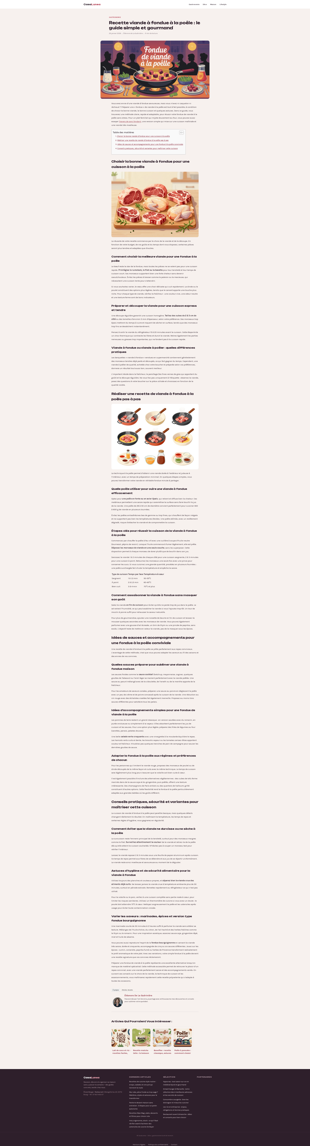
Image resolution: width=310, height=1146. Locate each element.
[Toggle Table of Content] (180, 133)
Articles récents (127, 990)
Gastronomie (194, 4)
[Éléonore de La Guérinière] (118, 1002)
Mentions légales (139, 1145)
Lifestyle (223, 4)
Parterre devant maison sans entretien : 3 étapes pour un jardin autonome (143, 1106)
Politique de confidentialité (158, 1145)
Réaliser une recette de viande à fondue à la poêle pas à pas (143, 140)
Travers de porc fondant (130, 121)
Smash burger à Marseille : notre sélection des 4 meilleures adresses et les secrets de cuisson (177, 1092)
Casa (92, 4)
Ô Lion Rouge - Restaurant (93, 1092)
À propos (116, 990)
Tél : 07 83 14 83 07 (97, 1094)
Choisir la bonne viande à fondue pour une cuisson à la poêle (143, 136)
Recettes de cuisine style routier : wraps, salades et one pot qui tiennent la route (142, 1085)
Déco (205, 4)
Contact (174, 1145)
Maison (213, 4)
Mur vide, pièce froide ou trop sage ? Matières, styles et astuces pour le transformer (143, 1095)
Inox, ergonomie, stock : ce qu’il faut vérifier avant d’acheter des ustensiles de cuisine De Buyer (143, 1124)
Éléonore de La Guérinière (138, 995)
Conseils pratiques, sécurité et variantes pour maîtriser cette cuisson (147, 148)
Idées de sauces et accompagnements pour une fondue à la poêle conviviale (150, 144)
